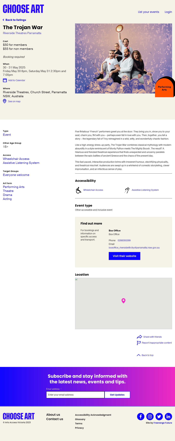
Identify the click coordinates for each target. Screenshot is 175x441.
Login (168, 12)
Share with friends (152, 337)
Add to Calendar (16, 80)
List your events (148, 12)
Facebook (140, 416)
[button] (123, 301)
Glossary (80, 419)
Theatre (8, 191)
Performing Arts (13, 187)
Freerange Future (163, 422)
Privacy (79, 427)
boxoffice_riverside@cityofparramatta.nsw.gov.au (134, 247)
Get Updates (117, 394)
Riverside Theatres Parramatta (22, 33)
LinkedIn (168, 416)
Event (7, 135)
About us (53, 414)
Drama (7, 195)
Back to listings (16, 20)
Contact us (54, 419)
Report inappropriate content (157, 342)
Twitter (159, 416)
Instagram (150, 416)
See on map (14, 101)
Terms (78, 423)
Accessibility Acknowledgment (93, 414)
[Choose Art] (23, 8)
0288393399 (124, 240)
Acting (7, 199)
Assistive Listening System (145, 190)
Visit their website (124, 256)
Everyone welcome (16, 175)
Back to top (147, 355)
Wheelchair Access (93, 190)
